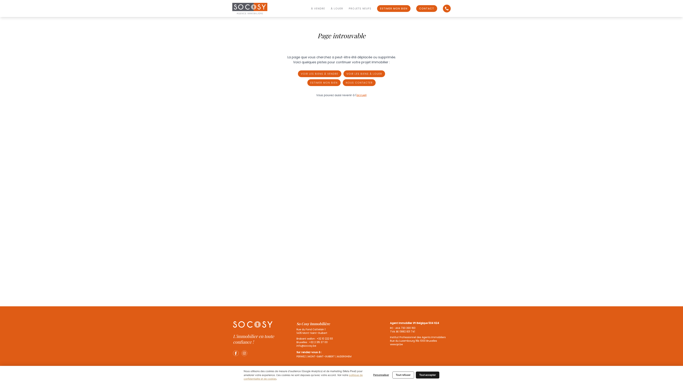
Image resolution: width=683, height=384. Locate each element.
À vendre (318, 8)
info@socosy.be (306, 346)
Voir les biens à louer (364, 74)
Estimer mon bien (393, 8)
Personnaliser (381, 374)
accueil (361, 95)
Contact (426, 8)
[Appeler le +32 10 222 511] (447, 8)
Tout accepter (427, 374)
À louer (337, 8)
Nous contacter (359, 82)
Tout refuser (403, 374)
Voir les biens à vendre (319, 74)
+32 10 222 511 (325, 338)
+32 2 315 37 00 (318, 342)
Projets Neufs (360, 8)
